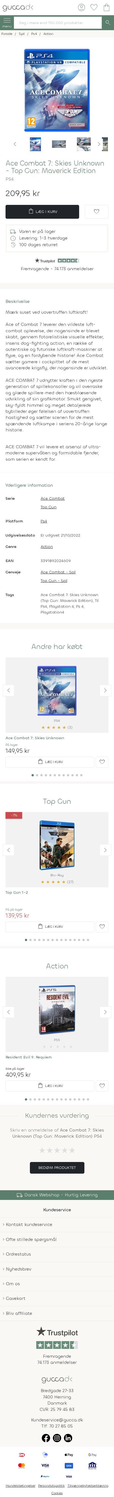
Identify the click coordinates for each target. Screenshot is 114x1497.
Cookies (57, 1493)
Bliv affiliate (19, 1313)
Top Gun (48, 507)
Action (47, 546)
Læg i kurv (42, 211)
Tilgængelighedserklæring (88, 1485)
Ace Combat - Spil (58, 572)
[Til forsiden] (18, 7)
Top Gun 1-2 (17, 892)
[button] (15, 144)
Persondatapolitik (51, 1485)
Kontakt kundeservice (29, 1224)
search (108, 23)
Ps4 (44, 521)
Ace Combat (53, 498)
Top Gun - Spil (54, 580)
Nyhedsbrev (18, 1269)
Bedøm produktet (57, 1167)
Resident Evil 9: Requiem (29, 1057)
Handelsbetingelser (20, 1485)
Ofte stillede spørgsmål (31, 1239)
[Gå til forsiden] (57, 1379)
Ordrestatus (18, 1254)
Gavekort (15, 1298)
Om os (13, 1284)
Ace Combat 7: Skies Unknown (35, 738)
